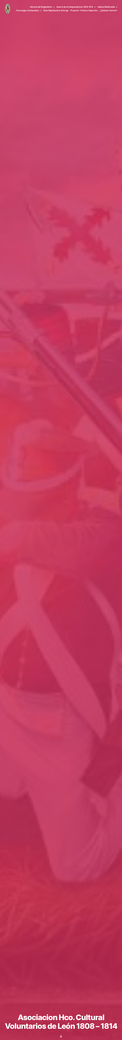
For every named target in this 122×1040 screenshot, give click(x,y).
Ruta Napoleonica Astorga (55, 10)
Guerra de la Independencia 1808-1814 (74, 7)
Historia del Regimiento (41, 7)
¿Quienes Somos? (108, 10)
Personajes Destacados (27, 10)
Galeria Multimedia (106, 7)
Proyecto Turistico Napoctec (84, 10)
